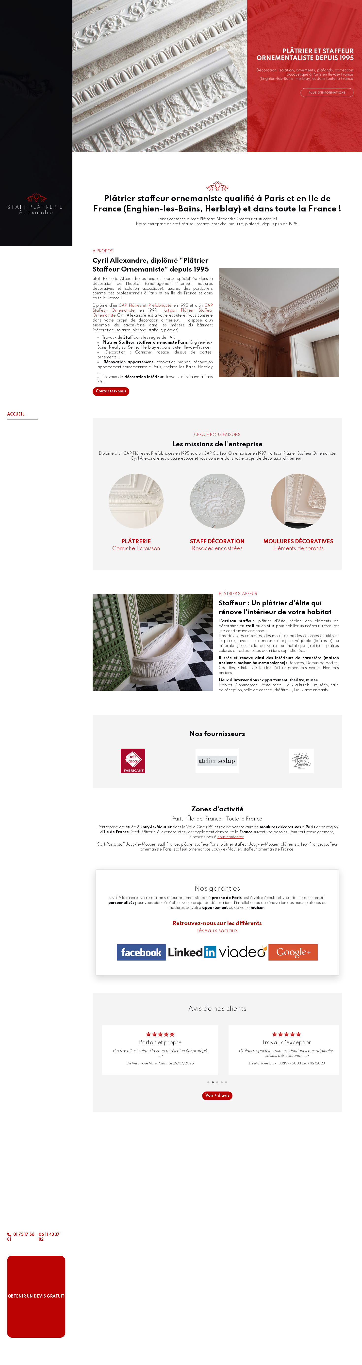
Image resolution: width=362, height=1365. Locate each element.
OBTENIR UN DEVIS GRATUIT (36, 1297)
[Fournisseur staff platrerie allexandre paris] (217, 761)
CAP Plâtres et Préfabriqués (145, 306)
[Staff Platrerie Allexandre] (36, 204)
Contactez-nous (111, 391)
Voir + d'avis (217, 1096)
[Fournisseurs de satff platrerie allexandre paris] (133, 761)
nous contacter (230, 837)
